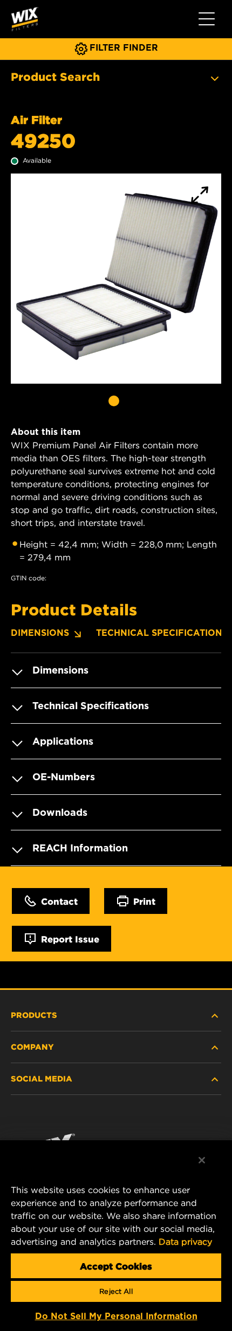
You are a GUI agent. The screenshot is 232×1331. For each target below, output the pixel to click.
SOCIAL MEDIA (41, 1078)
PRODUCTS (34, 1015)
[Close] (202, 1160)
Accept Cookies (116, 1265)
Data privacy (185, 1241)
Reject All (115, 1291)
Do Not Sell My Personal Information (116, 1316)
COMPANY (32, 1046)
